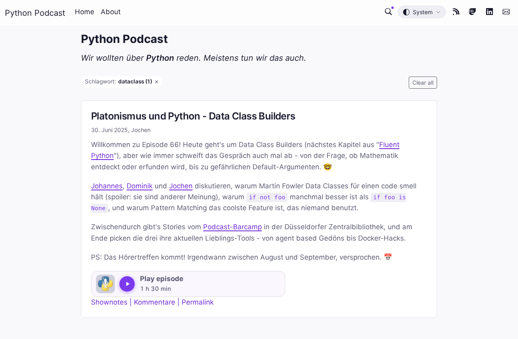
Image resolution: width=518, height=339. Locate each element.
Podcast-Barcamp (232, 227)
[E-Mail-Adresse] (506, 11)
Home (84, 12)
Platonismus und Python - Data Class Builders (193, 116)
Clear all (422, 82)
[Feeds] (456, 11)
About (111, 12)
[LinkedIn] (490, 11)
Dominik (140, 186)
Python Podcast (35, 13)
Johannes (107, 186)
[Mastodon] (473, 11)
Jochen (181, 186)
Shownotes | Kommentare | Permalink (152, 302)
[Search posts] (389, 11)
